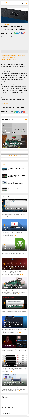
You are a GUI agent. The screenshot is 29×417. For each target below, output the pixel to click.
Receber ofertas (21, 401)
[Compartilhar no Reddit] (24, 34)
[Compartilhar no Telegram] (17, 34)
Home (2, 24)
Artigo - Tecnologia (7, 24)
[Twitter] (9, 407)
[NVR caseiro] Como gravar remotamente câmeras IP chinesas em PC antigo (14, 382)
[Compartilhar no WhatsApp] (15, 34)
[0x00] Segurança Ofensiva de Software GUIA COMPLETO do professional (13, 324)
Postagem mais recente (14, 152)
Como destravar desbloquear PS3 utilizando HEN (13, 55)
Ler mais (17, 216)
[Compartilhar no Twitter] (19, 34)
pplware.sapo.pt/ (5, 103)
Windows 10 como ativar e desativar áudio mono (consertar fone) (14, 131)
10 (4, 378)
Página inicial (14, 159)
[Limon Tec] (10, 4)
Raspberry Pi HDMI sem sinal (9, 59)
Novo (3, 164)
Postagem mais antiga (14, 155)
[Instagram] (12, 407)
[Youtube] (2, 407)
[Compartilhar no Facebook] (22, 34)
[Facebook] (5, 407)
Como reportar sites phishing (9, 57)
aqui (23, 94)
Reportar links (8, 401)
